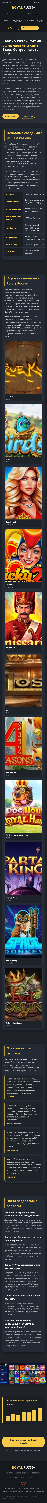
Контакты (10, 14)
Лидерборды (17, 21)
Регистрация (28, 116)
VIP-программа (34, 14)
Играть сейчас (10, 116)
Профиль (13, 28)
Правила (14, 1477)
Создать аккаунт (29, 28)
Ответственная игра (28, 1477)
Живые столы (30, 21)
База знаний (21, 14)
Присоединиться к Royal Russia (23, 1441)
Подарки (40, 21)
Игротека (6, 21)
